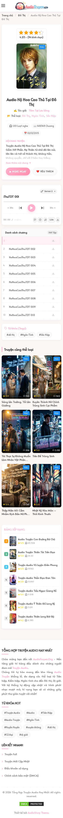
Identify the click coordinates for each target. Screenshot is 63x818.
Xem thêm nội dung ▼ (18, 163)
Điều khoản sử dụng (16, 768)
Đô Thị (22, 15)
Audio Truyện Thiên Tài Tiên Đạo (36, 552)
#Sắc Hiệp (44, 334)
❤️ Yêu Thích (45, 171)
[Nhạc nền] (45, 219)
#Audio (30, 712)
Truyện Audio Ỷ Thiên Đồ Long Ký (36, 603)
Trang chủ (7, 15)
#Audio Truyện (12, 719)
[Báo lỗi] (35, 219)
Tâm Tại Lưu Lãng (39, 110)
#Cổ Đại (8, 734)
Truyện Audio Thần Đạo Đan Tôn (36, 578)
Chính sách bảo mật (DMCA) (22, 775)
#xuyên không (33, 727)
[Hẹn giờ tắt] (40, 219)
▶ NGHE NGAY (18, 171)
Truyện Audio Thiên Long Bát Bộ (36, 616)
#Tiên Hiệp (46, 712)
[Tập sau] (42, 208)
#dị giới (23, 734)
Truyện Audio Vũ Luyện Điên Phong (37, 565)
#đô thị (11, 334)
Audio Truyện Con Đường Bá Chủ (36, 539)
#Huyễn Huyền (11, 727)
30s (11, 208)
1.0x (52, 220)
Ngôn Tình (38, 115)
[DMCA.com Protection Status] (31, 805)
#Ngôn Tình (26, 334)
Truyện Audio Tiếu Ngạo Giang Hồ (37, 590)
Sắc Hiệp (51, 115)
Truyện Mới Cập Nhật (17, 761)
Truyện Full (11, 754)
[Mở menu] (3, 6)
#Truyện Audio (12, 712)
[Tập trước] (20, 208)
